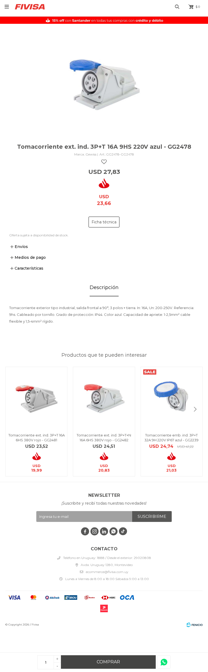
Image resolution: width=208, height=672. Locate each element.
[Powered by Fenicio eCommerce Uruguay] (194, 625)
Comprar (108, 661)
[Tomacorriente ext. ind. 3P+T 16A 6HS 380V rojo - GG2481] (36, 398)
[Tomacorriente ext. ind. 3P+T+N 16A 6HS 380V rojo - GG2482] (104, 398)
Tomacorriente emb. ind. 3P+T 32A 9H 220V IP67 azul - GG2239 (171, 437)
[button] (195, 409)
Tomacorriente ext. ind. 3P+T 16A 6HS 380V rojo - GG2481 (36, 437)
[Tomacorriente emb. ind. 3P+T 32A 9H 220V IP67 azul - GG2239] (172, 398)
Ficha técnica (104, 222)
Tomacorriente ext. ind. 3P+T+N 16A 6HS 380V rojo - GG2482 (104, 437)
